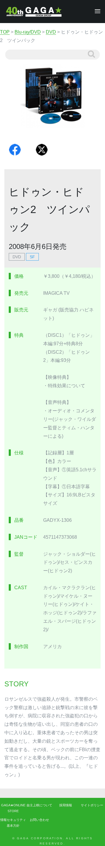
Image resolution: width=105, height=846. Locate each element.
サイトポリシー (92, 805)
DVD (17, 256)
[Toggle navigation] (95, 11)
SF (32, 256)
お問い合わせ (39, 819)
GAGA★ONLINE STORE (13, 808)
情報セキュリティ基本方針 (13, 822)
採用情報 (65, 805)
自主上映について (39, 805)
